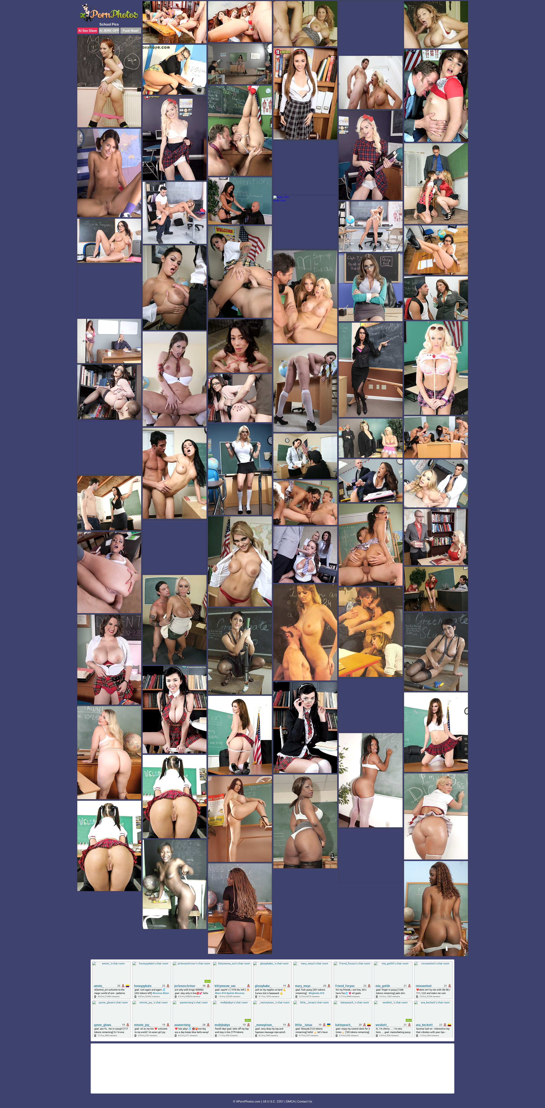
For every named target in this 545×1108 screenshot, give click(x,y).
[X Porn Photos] (109, 12)
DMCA (290, 1101)
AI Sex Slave (87, 30)
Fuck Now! (131, 30)
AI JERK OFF (109, 30)
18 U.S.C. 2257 (273, 1101)
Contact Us (304, 1101)
